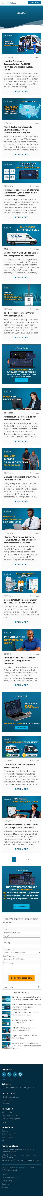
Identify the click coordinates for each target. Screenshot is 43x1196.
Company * (7, 943)
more (5, 1122)
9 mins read (34, 309)
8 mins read (34, 57)
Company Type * (9, 949)
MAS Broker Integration (11, 1119)
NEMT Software (22, 1168)
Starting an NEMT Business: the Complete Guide (20, 1160)
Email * (5, 929)
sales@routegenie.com (11, 1097)
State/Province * (9, 956)
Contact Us (6, 1103)
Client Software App (9, 1134)
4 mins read (34, 249)
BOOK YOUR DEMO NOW (21, 978)
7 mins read (34, 186)
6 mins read (34, 821)
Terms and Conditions (10, 1178)
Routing (5, 1131)
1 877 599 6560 (7, 1100)
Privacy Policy (7, 1181)
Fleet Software (7, 1137)
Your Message (8, 963)
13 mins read (34, 123)
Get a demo (34, 3)
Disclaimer (6, 1184)
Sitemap (5, 1187)
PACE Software (7, 1112)
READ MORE (21, 91)
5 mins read (34, 761)
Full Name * (7, 922)
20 (29, 859)
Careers (4, 1174)
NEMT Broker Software (11, 1116)
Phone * (6, 936)
